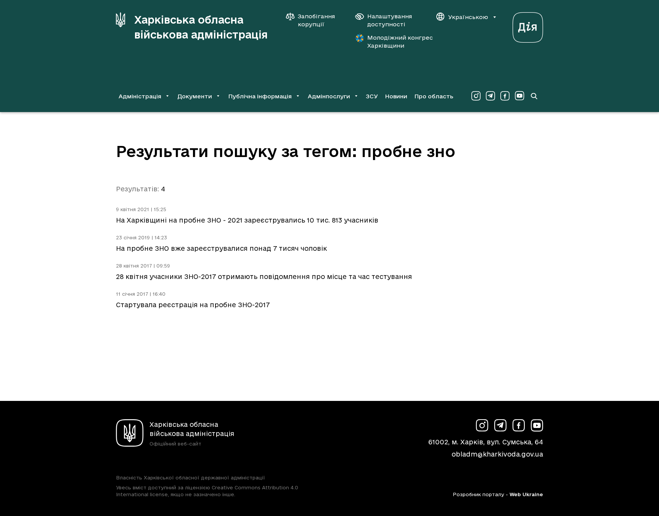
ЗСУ (372, 96)
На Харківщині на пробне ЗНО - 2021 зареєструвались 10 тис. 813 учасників (247, 220)
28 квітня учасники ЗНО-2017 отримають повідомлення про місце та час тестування (264, 276)
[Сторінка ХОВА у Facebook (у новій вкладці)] (505, 96)
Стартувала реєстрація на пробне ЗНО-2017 (193, 304)
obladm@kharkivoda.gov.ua (497, 454)
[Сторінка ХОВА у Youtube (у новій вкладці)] (519, 96)
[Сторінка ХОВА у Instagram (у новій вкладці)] (476, 96)
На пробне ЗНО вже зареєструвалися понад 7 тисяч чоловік (221, 248)
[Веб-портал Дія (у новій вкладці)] (528, 25)
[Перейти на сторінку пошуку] (533, 96)
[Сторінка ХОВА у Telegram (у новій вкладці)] (490, 96)
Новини (396, 96)
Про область (433, 96)
